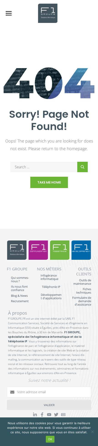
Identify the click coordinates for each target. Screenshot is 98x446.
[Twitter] (56, 414)
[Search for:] (49, 167)
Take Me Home (49, 182)
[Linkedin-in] (35, 414)
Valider (49, 405)
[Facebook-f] (42, 414)
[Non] (92, 431)
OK (50, 439)
